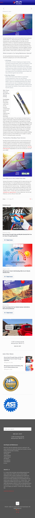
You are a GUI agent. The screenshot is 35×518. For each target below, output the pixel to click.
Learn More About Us (9, 491)
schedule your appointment (9, 192)
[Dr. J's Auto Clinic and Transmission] (17, 2)
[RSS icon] (18, 512)
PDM (18, 510)
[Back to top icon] (17, 503)
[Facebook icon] (16, 512)
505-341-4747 (17, 346)
